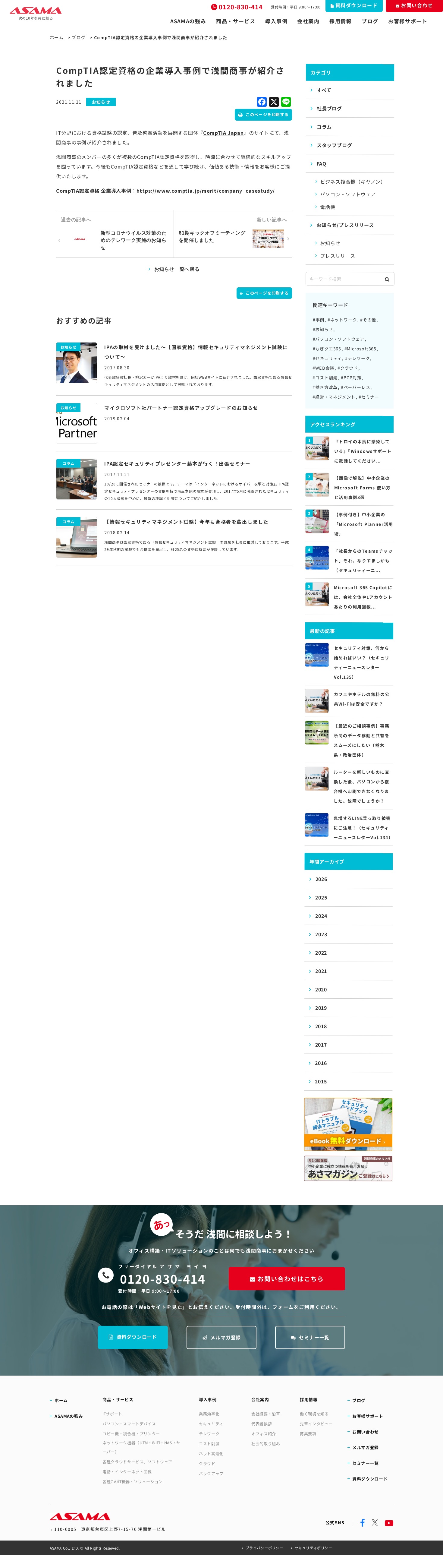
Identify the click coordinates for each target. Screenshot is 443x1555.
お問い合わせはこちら (291, 1278)
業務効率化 (209, 1414)
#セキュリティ (327, 358)
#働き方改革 (325, 387)
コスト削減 (209, 1443)
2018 (321, 1026)
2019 (321, 1007)
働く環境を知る (314, 1414)
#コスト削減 (325, 378)
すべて (324, 89)
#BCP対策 (351, 378)
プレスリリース (337, 255)
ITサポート (112, 1414)
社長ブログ (329, 108)
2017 (321, 1044)
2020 (321, 989)
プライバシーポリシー (265, 1547)
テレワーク (209, 1433)
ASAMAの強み (188, 21)
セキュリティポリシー (313, 1547)
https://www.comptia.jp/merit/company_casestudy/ (206, 190)
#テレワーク (357, 358)
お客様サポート (408, 21)
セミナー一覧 (314, 1337)
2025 (321, 897)
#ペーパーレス (355, 387)
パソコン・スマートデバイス (129, 1424)
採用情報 (340, 21)
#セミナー (369, 397)
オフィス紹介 (263, 1433)
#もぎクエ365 (327, 349)
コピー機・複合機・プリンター (131, 1433)
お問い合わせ (365, 1432)
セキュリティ (211, 1424)
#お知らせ (323, 329)
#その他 (368, 320)
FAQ (321, 163)
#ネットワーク (342, 320)
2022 (321, 952)
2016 (321, 1063)
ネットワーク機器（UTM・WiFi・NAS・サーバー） (141, 1447)
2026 (321, 879)
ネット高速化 (211, 1453)
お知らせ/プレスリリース (345, 225)
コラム (324, 126)
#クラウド (348, 368)
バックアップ (211, 1473)
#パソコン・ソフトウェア (339, 339)
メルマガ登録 (225, 1337)
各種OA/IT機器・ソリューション (132, 1481)
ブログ (370, 21)
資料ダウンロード (137, 1336)
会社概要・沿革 (265, 1414)
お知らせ (330, 243)
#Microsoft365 (360, 349)
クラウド (207, 1463)
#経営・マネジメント (334, 397)
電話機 (327, 206)
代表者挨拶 (261, 1424)
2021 (321, 971)
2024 (321, 915)
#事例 (318, 320)
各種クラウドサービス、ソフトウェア (137, 1462)
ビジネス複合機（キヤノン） (353, 181)
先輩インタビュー (316, 1424)
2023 (321, 934)
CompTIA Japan (223, 132)
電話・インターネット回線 (127, 1471)
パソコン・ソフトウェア (348, 194)
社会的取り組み (265, 1443)
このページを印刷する (267, 114)
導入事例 (276, 21)
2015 (321, 1081)
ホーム (57, 37)
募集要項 (308, 1433)
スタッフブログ (334, 145)
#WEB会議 (323, 368)
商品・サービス (236, 21)
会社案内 (308, 21)
